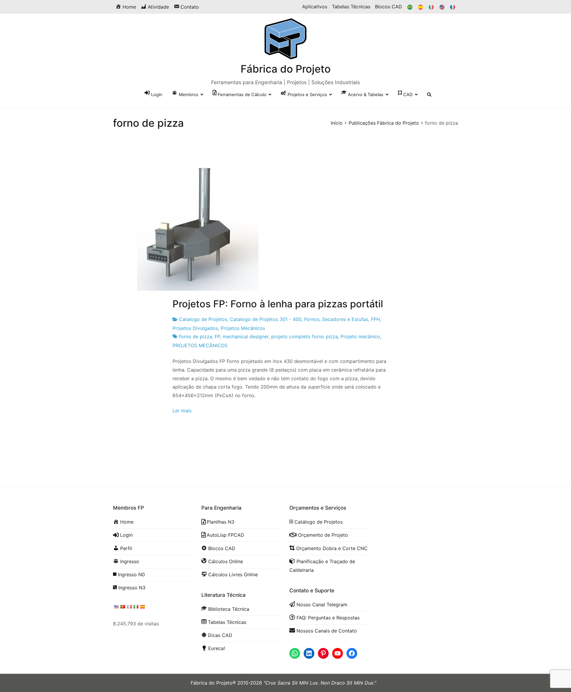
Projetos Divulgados (195, 328)
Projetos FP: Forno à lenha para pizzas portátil (277, 304)
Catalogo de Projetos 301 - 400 (266, 319)
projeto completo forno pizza (304, 336)
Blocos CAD (388, 7)
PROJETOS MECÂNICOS (200, 345)
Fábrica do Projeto (286, 68)
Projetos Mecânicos (243, 328)
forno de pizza (195, 336)
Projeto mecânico (360, 336)
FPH (375, 319)
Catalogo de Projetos (203, 319)
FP (217, 336)
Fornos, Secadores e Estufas (336, 319)
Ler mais (182, 411)
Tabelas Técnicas (351, 7)
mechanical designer (246, 336)
